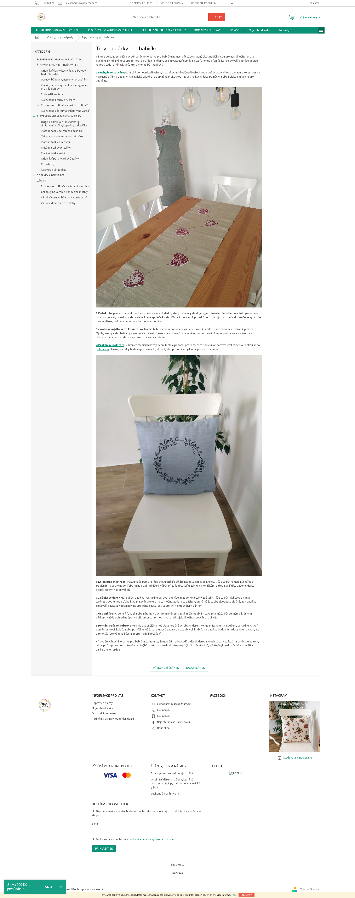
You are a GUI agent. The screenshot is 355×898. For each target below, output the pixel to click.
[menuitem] (57, 30)
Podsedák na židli (52, 94)
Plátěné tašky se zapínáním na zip (62, 131)
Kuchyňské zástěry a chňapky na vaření (65, 111)
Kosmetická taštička (53, 170)
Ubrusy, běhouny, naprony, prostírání (64, 80)
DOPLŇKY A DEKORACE (50, 175)
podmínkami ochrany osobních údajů (151, 839)
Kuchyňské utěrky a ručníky (58, 100)
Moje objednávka (172, 3)
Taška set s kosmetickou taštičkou (62, 136)
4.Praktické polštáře (110, 345)
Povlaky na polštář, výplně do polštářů (64, 105)
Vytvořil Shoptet (310, 889)
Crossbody (48, 164)
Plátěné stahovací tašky (56, 148)
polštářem (102, 349)
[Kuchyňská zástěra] (179, 197)
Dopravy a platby (141, 3)
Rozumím (246, 894)
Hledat (217, 17)
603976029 (163, 710)
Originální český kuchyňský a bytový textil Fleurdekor (63, 72)
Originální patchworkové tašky (60, 159)
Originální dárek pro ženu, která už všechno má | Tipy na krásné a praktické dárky (175, 784)
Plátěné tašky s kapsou (55, 142)
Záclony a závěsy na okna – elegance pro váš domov (64, 87)
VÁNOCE (42, 181)
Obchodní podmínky (203, 3)
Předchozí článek (166, 667)
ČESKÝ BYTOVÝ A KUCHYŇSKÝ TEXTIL (59, 65)
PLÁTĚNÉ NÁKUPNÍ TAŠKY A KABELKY (59, 116)
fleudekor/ (163, 728)
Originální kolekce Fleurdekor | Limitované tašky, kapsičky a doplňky (64, 124)
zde (234, 895)
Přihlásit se (104, 848)
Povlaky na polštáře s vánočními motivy (65, 186)
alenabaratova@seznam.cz (174, 704)
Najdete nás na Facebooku (173, 722)
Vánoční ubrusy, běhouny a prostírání (64, 198)
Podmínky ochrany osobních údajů (113, 719)
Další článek (195, 667)
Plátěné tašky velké (53, 153)
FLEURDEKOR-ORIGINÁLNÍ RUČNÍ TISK (59, 60)
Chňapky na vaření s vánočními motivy (64, 192)
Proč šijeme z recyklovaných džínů (172, 774)
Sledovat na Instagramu (298, 758)
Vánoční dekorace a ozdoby (58, 203)
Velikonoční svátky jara (165, 794)
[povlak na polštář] (179, 465)
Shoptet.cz (177, 865)
